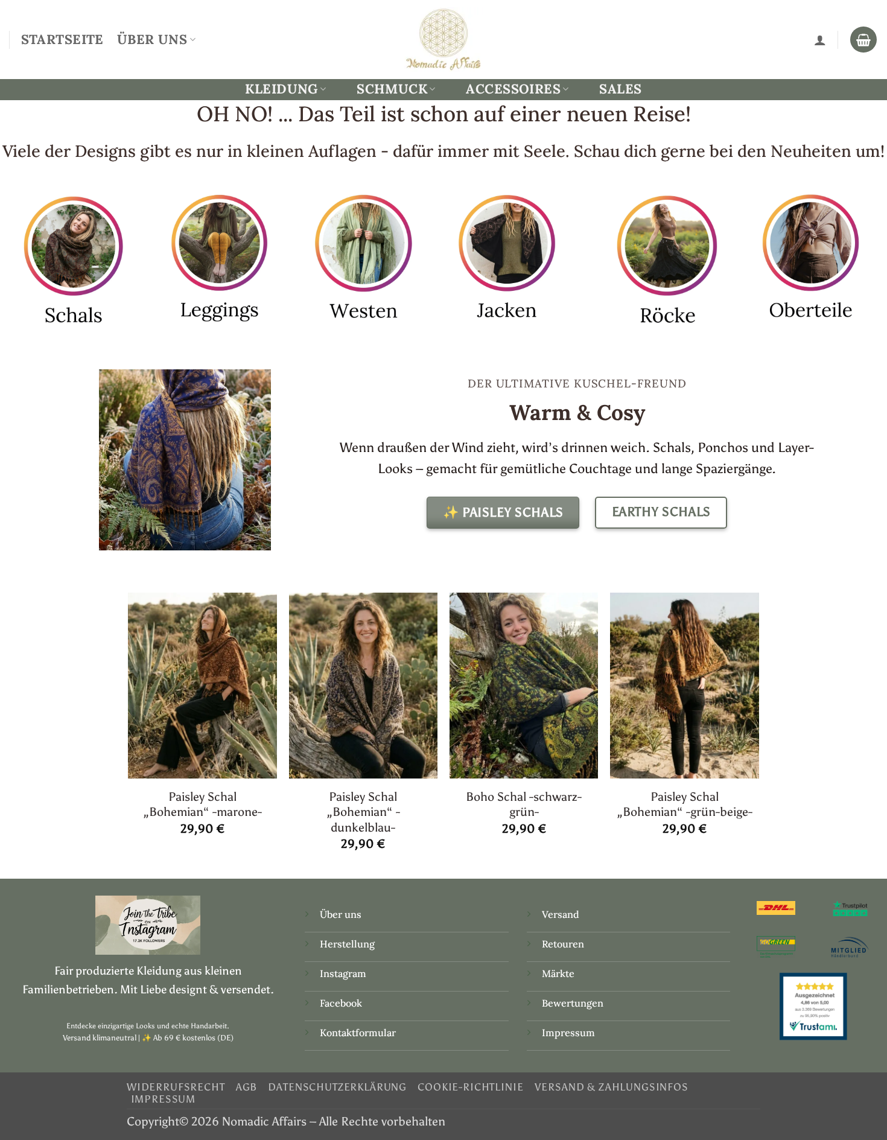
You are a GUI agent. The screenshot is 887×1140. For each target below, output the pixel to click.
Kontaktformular (358, 1033)
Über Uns (152, 39)
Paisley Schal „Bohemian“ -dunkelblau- (363, 812)
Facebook (341, 1003)
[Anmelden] (820, 40)
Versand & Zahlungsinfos (611, 1087)
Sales (620, 89)
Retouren (563, 944)
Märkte (558, 973)
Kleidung (281, 89)
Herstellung (347, 944)
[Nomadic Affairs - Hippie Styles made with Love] (443, 39)
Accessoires (513, 89)
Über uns (340, 914)
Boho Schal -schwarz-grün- (524, 804)
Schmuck (392, 89)
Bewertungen (572, 1003)
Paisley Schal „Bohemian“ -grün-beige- (684, 804)
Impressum (568, 1033)
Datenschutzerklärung (337, 1087)
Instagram (344, 973)
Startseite (62, 39)
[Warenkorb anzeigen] (863, 40)
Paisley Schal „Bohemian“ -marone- (202, 804)
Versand (560, 914)
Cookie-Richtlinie (470, 1087)
